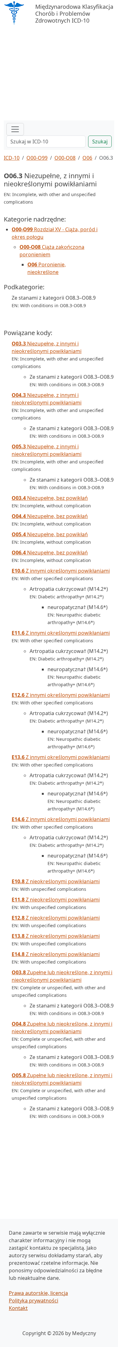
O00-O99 (37, 157)
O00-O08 (65, 157)
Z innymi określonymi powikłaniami (61, 570)
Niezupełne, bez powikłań (50, 497)
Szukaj (100, 141)
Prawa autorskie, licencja (38, 1293)
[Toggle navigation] (15, 129)
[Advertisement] (59, 73)
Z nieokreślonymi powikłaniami (56, 881)
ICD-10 (12, 157)
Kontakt (18, 1308)
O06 (87, 157)
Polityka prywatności (33, 1300)
